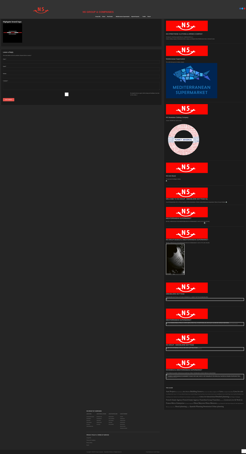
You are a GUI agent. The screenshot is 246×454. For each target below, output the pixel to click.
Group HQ (97, 16)
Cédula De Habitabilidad (207, 369)
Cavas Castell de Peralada (235, 366)
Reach (149, 16)
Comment (5, 80)
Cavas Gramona (187, 369)
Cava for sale (238, 364)
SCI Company (98, 396)
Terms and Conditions (90, 412)
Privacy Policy (89, 415)
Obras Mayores (199, 376)
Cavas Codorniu (174, 369)
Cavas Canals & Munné (192, 366)
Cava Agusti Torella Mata (228, 364)
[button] (110, 16)
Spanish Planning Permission (201, 379)
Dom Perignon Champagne (234, 369)
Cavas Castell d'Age (226, 366)
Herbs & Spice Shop (122, 398)
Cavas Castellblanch (218, 366)
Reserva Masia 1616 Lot (171, 379)
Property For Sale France (225, 375)
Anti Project (170, 364)
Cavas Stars (197, 369)
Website (4, 73)
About (103, 16)
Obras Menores (211, 376)
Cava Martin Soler (169, 366)
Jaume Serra (222, 372)
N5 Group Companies (188, 375)
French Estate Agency (174, 372)
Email (4, 66)
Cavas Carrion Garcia (209, 366)
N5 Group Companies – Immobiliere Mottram (103, 424)
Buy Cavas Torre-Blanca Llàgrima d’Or (211, 364)
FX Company (88, 396)
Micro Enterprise (177, 376)
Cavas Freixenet (180, 369)
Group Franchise (213, 372)
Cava (221, 364)
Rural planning (181, 379)
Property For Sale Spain (235, 375)
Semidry (188, 379)
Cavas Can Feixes (201, 366)
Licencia (227, 372)
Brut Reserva (186, 364)
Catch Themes (157, 424)
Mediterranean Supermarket (122, 16)
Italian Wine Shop (122, 396)
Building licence (196, 364)
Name (4, 59)
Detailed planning (222, 369)
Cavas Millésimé (193, 369)
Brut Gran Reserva (179, 364)
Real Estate (110, 16)
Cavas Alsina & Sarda (183, 366)
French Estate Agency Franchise (195, 372)
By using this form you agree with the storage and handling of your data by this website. (144, 94)
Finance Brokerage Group (89, 398)
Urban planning (218, 379)
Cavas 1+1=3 (176, 366)
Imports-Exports (135, 16)
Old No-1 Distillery (111, 396)
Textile (144, 16)
